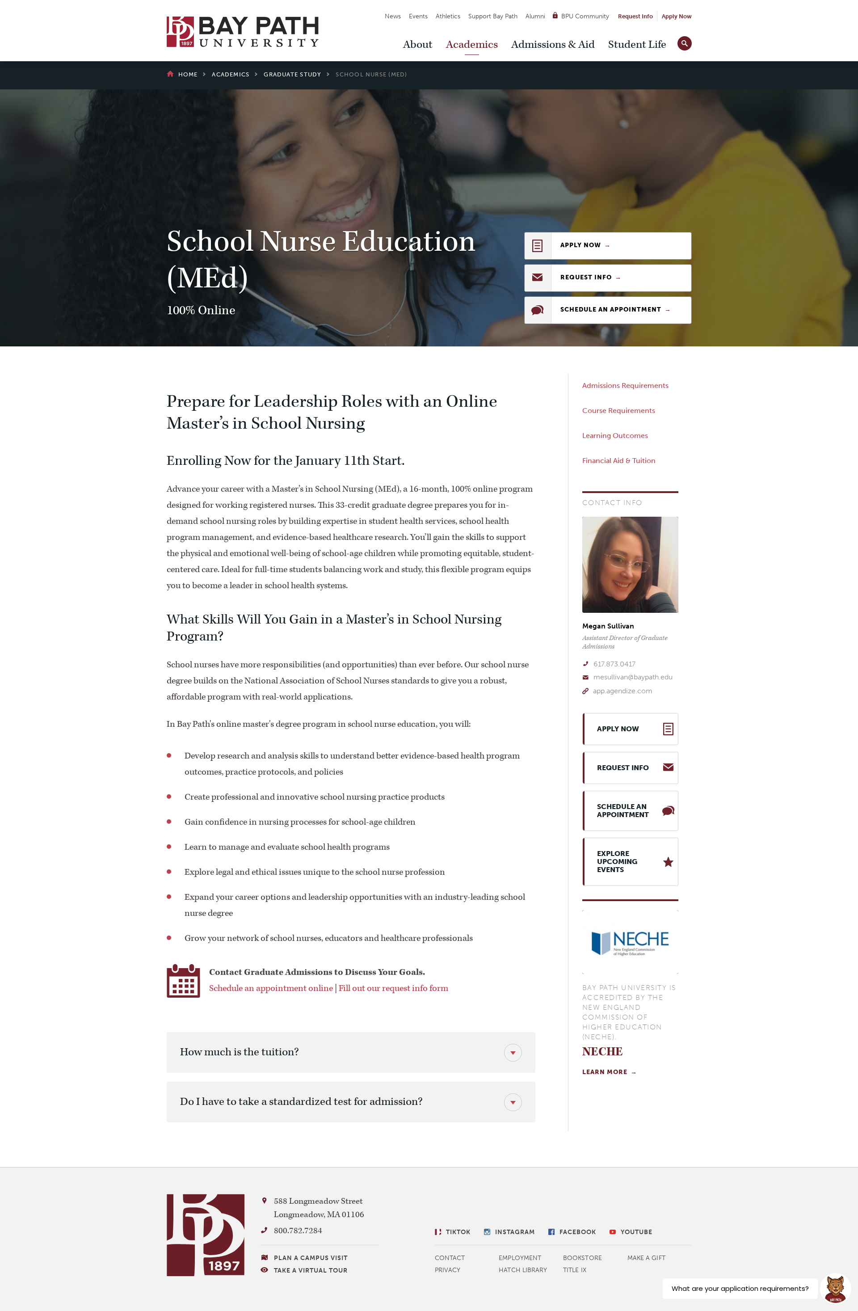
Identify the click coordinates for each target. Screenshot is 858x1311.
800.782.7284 (298, 1230)
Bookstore (582, 1258)
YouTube (636, 1232)
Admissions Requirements (625, 385)
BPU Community (585, 16)
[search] (684, 41)
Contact (450, 1258)
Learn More (604, 1072)
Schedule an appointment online (271, 988)
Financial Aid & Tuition (619, 460)
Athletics (448, 16)
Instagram (515, 1232)
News (393, 16)
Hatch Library (523, 1270)
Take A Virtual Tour (311, 1270)
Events (418, 16)
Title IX (574, 1270)
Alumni (535, 16)
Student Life (637, 45)
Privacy (448, 1270)
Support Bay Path (492, 16)
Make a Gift (646, 1258)
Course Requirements (618, 410)
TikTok (458, 1232)
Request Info (635, 16)
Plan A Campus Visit (311, 1258)
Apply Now (677, 16)
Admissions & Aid (553, 45)
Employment (520, 1258)
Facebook (577, 1232)
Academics (472, 45)
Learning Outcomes (615, 435)
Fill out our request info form (393, 988)
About (418, 45)
